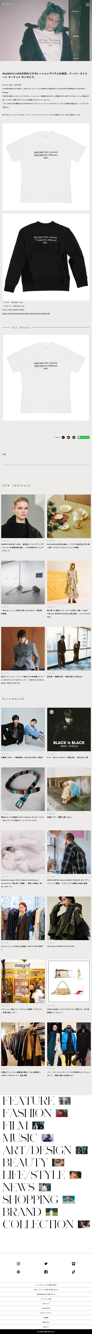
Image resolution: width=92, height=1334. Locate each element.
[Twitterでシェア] (68, 437)
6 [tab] (37, 423)
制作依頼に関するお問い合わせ (46, 1294)
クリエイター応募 (46, 1299)
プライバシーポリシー (46, 1313)
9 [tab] (48, 423)
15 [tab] (69, 423)
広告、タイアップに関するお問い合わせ (46, 1289)
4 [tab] (30, 423)
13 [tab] (62, 423)
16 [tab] (73, 423)
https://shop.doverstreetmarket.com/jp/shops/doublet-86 (26, 313)
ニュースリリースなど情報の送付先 (46, 1285)
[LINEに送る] (84, 437)
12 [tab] (58, 423)
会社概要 (46, 1317)
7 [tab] (40, 423)
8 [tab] (44, 423)
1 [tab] (19, 423)
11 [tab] (55, 423)
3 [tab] (26, 423)
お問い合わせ (46, 1322)
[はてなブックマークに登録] (73, 437)
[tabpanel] (46, 378)
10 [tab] (51, 423)
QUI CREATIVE (46, 1308)
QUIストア (46, 1327)
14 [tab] (66, 423)
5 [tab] (33, 423)
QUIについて (46, 1303)
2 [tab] (22, 423)
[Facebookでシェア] (63, 437)
